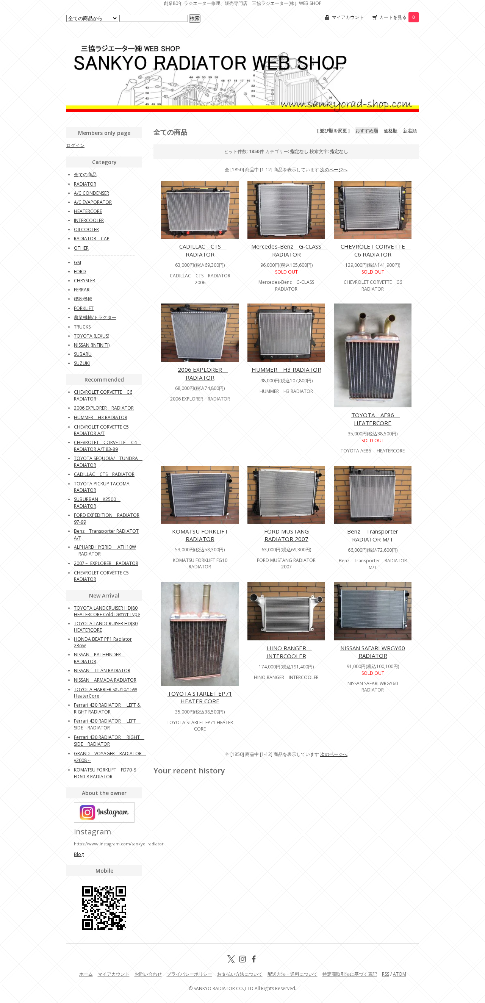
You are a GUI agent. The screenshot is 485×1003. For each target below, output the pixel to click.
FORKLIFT (84, 308)
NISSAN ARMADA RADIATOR (105, 680)
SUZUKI (82, 363)
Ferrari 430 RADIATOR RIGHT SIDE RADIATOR (109, 740)
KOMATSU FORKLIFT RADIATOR (200, 535)
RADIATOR (85, 184)
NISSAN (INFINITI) (92, 345)
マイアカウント (348, 17)
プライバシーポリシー (189, 974)
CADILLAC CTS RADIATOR (203, 250)
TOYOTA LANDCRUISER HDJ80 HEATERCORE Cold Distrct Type (107, 611)
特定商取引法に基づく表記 (349, 974)
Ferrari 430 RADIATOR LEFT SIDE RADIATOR (107, 724)
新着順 (410, 130)
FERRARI (82, 289)
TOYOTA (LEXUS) (91, 336)
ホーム (86, 974)
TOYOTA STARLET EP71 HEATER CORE (199, 697)
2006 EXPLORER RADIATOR (203, 373)
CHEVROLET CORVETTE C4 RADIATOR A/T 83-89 (107, 445)
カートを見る (397, 17)
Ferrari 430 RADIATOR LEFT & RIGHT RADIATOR (107, 708)
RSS (385, 974)
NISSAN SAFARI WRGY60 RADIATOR (372, 651)
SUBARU (83, 354)
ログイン (75, 145)
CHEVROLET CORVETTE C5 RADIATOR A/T (101, 430)
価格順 (390, 130)
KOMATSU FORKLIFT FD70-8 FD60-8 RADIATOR (105, 773)
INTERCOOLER (89, 220)
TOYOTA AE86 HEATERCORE (375, 419)
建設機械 (83, 299)
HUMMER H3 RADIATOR (286, 369)
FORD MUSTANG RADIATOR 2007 (286, 535)
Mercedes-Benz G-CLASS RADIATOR (289, 250)
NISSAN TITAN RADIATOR (102, 670)
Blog (79, 854)
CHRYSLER (84, 280)
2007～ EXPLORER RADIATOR (106, 563)
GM (77, 262)
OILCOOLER (86, 229)
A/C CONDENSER (91, 193)
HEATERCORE (88, 211)
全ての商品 (85, 174)
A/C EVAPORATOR (93, 202)
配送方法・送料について (293, 974)
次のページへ (333, 169)
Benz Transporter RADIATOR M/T (375, 535)
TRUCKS (82, 327)
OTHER (81, 248)
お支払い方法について (240, 974)
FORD (80, 271)
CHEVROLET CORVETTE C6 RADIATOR (376, 250)
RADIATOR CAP (92, 238)
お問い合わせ (148, 974)
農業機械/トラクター (95, 317)
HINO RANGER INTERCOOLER (289, 652)
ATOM (399, 974)
